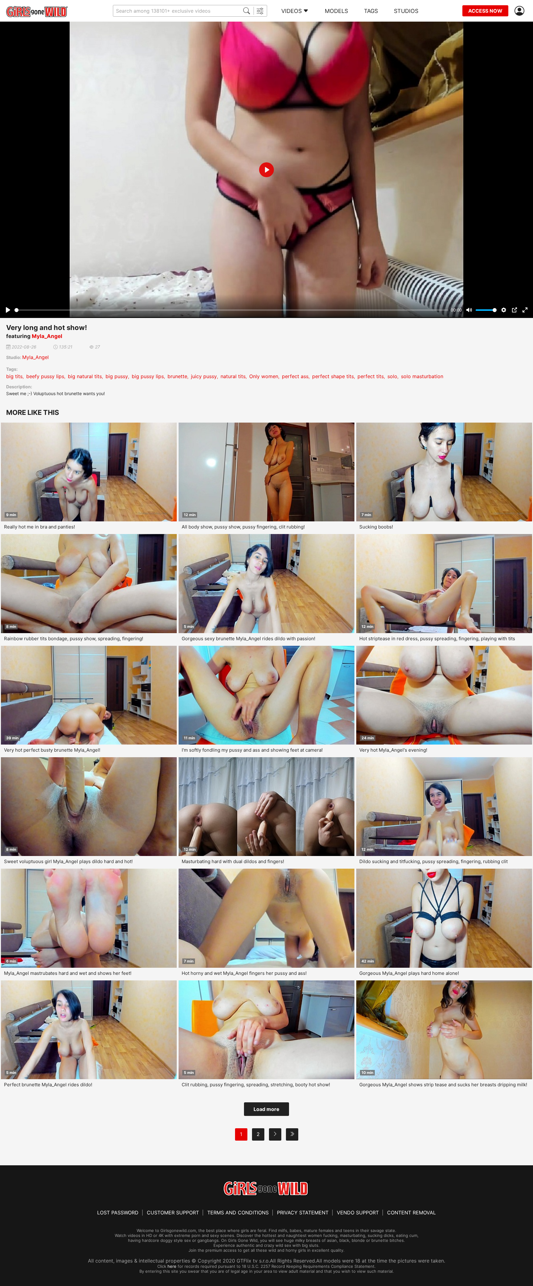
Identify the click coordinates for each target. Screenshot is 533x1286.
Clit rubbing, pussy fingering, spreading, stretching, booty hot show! (256, 1085)
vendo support (358, 1212)
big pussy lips (148, 376)
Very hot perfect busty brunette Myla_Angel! (52, 750)
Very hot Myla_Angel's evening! (393, 750)
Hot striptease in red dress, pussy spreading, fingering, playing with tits (437, 638)
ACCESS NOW (485, 11)
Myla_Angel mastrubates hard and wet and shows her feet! (67, 973)
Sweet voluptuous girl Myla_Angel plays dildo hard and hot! (68, 861)
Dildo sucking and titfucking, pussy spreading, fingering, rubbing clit (433, 861)
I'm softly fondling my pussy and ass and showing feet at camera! (252, 750)
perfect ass (295, 376)
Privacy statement (302, 1212)
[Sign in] (520, 11)
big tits (14, 376)
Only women (263, 376)
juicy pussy (204, 376)
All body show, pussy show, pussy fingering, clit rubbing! (243, 527)
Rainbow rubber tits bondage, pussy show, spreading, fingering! (73, 638)
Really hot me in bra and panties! (39, 527)
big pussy (116, 376)
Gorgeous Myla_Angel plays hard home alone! (409, 973)
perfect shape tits (333, 376)
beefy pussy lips (45, 376)
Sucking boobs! (376, 527)
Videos (291, 11)
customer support (173, 1212)
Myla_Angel (47, 336)
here (171, 1266)
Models (336, 11)
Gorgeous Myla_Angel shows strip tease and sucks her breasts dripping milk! (443, 1085)
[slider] (231, 310)
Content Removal (411, 1212)
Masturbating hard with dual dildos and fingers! (233, 861)
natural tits (233, 376)
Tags (371, 11)
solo (392, 376)
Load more (266, 1109)
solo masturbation (422, 376)
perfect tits (370, 376)
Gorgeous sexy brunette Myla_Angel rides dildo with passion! (248, 638)
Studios (406, 11)
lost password (117, 1212)
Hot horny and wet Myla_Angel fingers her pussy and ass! (244, 973)
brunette (177, 376)
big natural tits (85, 376)
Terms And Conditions (238, 1212)
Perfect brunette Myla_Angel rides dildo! (48, 1085)
